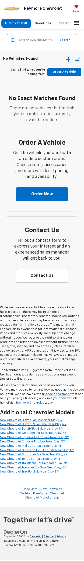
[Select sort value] (76, 59)
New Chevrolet (51, 489)
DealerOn (36, 536)
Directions (43, 23)
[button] (16, 23)
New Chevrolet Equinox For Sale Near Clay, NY (32, 441)
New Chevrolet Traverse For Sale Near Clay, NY (33, 467)
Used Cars (30, 489)
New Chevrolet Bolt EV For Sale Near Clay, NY (31, 428)
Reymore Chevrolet (30, 402)
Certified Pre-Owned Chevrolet (42, 493)
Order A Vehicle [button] (64, 71)
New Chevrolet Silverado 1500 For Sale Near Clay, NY (37, 450)
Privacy (61, 536)
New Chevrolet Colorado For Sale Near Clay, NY (33, 432)
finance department (56, 394)
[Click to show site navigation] (76, 23)
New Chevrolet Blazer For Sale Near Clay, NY (31, 420)
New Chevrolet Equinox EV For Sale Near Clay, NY (34, 437)
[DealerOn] (15, 532)
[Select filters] (68, 58)
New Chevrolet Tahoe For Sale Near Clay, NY (31, 458)
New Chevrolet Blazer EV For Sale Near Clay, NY (33, 424)
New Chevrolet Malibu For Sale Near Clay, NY (31, 445)
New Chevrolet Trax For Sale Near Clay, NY (29, 471)
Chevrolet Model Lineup (42, 497)
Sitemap (49, 536)
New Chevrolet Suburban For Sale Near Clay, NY (34, 454)
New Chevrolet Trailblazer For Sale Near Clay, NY (34, 463)
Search (65, 40)
